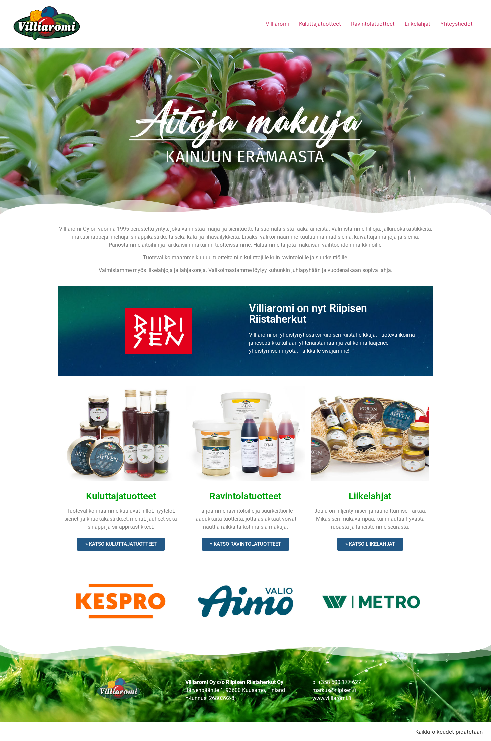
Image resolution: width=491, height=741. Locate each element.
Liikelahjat (417, 23)
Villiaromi (277, 23)
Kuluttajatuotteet (320, 23)
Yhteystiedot (456, 23)
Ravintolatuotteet (373, 23)
